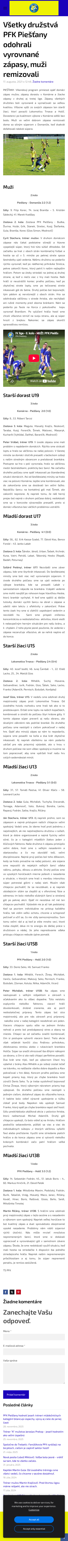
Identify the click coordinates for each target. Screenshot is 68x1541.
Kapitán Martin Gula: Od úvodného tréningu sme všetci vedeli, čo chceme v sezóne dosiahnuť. (30, 1471)
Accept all (34, 1519)
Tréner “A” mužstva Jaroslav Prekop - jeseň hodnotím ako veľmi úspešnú (33, 1433)
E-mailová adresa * (14, 1345)
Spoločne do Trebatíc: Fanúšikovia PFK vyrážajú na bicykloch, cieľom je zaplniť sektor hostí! (32, 1446)
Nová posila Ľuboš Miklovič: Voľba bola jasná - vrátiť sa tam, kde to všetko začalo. (33, 1459)
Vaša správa (10, 1360)
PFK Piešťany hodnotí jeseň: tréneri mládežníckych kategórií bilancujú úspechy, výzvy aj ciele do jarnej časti (32, 1419)
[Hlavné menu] (5, 8)
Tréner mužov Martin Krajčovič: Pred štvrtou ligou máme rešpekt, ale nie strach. (31, 1484)
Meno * (7, 1331)
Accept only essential (34, 1528)
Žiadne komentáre (43, 81)
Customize (34, 1509)
